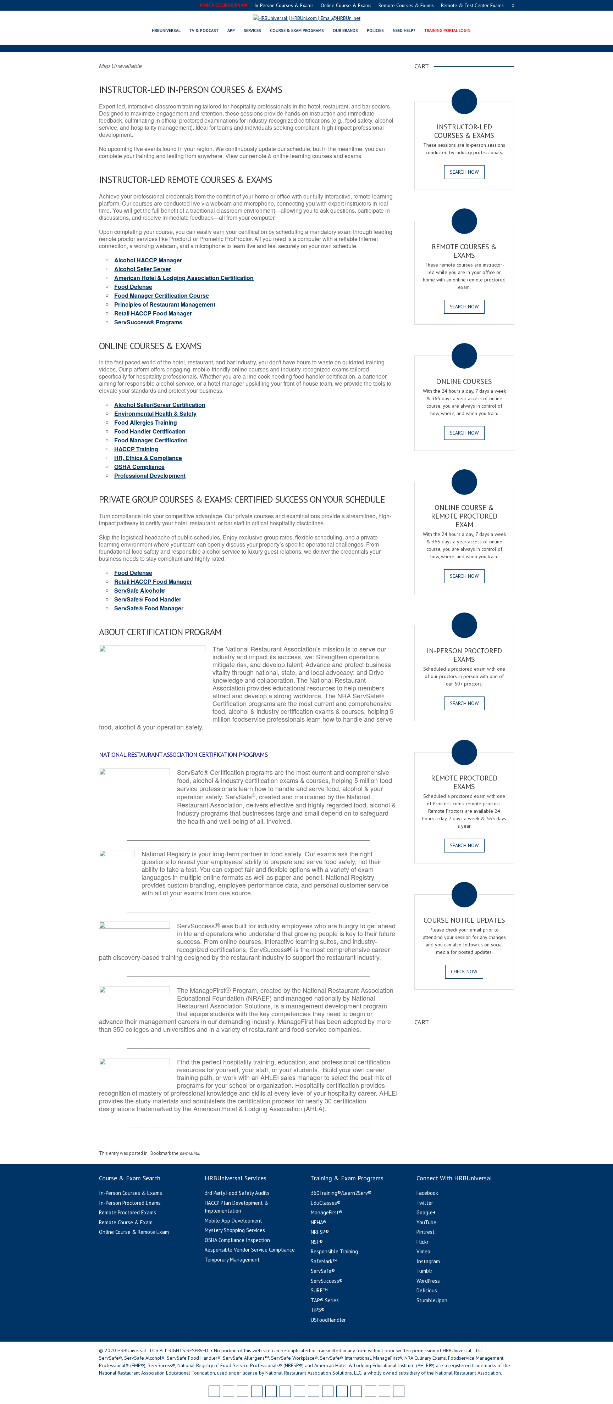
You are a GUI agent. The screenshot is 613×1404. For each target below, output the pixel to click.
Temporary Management (232, 1259)
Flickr (422, 1241)
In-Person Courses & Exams (284, 5)
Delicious (426, 1290)
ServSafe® (323, 1271)
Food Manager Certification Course (161, 295)
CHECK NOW (464, 971)
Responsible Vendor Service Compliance (250, 1249)
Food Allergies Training (145, 422)
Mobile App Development (233, 1220)
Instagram (428, 1261)
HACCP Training (136, 449)
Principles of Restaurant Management (164, 304)
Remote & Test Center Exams (472, 5)
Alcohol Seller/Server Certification (159, 405)
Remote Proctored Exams (127, 1212)
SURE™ (319, 1290)
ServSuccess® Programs (148, 322)
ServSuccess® (327, 1280)
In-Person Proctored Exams (130, 1202)
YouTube (426, 1222)
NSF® (317, 1241)
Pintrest (425, 1232)
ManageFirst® (326, 1212)
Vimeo (423, 1251)
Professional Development (150, 475)
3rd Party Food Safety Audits (237, 1193)
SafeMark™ (324, 1261)
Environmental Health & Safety (155, 413)
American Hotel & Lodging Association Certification (184, 278)
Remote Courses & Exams (406, 5)
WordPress (428, 1280)
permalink (189, 1153)
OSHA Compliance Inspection (237, 1240)
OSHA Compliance (139, 467)
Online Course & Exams (346, 5)
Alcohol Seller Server (142, 269)
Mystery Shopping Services (235, 1230)
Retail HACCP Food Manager (153, 313)
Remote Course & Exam (126, 1222)
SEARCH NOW (464, 172)
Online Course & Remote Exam (134, 1232)
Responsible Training (334, 1251)
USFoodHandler (328, 1319)
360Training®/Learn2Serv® (341, 1193)
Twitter (424, 1202)
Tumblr (424, 1271)
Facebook (427, 1193)
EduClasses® (326, 1202)
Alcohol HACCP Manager (148, 260)
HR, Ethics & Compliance (148, 458)
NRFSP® (320, 1232)
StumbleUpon (431, 1300)
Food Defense (133, 287)
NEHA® (318, 1222)
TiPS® (318, 1310)
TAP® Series (325, 1300)
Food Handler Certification (150, 431)
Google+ (426, 1212)
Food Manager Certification (151, 440)
